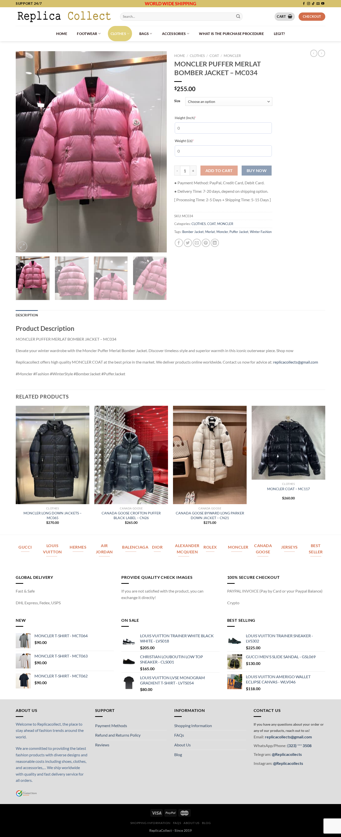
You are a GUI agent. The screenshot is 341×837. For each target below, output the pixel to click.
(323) (292, 745)
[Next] (157, 152)
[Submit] (238, 16)
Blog (178, 754)
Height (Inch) (193, 117)
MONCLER (232, 56)
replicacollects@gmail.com (295, 362)
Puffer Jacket (238, 232)
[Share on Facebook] (179, 243)
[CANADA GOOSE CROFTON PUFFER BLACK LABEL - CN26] (131, 455)
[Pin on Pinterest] (206, 243)
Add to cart (219, 170)
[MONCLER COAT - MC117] (288, 442)
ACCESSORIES (174, 33)
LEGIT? (279, 33)
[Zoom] (22, 246)
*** (299, 745)
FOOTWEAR (87, 33)
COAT (214, 56)
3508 (307, 745)
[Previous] (24, 152)
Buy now (257, 170)
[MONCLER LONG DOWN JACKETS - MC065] (52, 455)
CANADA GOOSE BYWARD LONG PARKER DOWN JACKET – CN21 (210, 515)
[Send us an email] (318, 3)
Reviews (102, 744)
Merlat (210, 232)
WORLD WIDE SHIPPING (170, 3)
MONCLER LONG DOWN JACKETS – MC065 (52, 515)
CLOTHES (118, 33)
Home (61, 33)
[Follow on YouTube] (322, 3)
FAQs (179, 735)
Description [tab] (27, 315)
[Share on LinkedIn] (215, 243)
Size (177, 101)
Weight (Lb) (192, 140)
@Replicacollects (287, 754)
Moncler (222, 232)
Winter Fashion (261, 232)
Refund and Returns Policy (118, 735)
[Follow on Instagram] (308, 3)
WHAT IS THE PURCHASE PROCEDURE (231, 33)
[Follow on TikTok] (313, 3)
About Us (182, 744)
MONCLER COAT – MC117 (288, 489)
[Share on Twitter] (188, 243)
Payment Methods (111, 725)
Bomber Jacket (193, 232)
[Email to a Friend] (197, 243)
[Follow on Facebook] (303, 3)
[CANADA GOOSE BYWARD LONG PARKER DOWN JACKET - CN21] (210, 455)
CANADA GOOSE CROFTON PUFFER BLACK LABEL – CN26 (131, 515)
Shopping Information (193, 725)
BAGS (144, 33)
